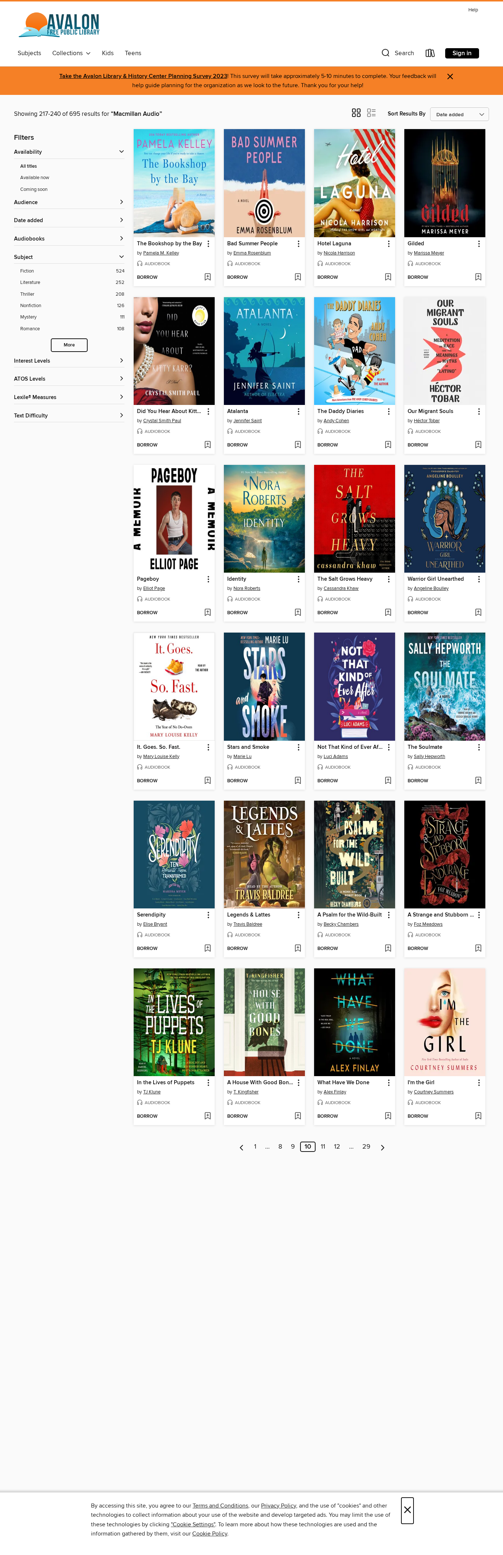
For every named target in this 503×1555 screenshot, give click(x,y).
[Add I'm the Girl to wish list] (478, 1116)
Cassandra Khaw (341, 588)
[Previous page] (242, 1146)
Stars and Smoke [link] (248, 747)
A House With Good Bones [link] (261, 1082)
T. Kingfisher (245, 1092)
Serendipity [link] (151, 915)
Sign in (462, 53)
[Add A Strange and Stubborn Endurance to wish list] (478, 949)
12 (337, 1147)
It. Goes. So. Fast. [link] (158, 747)
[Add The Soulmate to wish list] (478, 781)
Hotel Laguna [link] (334, 244)
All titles (28, 166)
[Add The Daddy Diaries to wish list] (388, 445)
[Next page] (383, 1146)
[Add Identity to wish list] (297, 613)
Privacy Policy (278, 1505)
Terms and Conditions (220, 1505)
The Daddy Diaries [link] (340, 411)
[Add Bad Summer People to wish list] (297, 277)
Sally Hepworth (429, 756)
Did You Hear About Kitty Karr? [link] (170, 411)
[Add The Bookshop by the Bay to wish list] (207, 277)
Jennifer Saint (247, 421)
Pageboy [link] (148, 579)
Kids (108, 53)
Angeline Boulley (431, 588)
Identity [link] (236, 579)
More (69, 345)
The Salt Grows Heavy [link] (345, 579)
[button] (396, 54)
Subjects (29, 53)
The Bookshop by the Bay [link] (169, 244)
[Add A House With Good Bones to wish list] (297, 1116)
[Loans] (430, 54)
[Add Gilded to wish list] (478, 277)
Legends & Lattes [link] (248, 915)
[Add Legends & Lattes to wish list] (297, 949)
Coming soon (34, 189)
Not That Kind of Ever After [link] (351, 747)
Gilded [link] (416, 244)
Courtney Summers (434, 1092)
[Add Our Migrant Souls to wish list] (478, 445)
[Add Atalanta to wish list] (297, 445)
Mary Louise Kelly (161, 756)
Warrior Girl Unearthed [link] (436, 579)
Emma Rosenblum (252, 253)
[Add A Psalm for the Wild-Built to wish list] (388, 949)
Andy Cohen (336, 421)
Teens (133, 53)
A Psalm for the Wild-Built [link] (349, 915)
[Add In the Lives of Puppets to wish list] (207, 1116)
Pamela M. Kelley (161, 253)
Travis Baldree (247, 924)
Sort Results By (407, 113)
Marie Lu (242, 756)
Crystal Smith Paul (162, 421)
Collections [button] (69, 53)
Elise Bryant (155, 924)
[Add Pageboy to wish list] (207, 613)
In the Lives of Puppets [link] (165, 1082)
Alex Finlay (335, 1092)
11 (323, 1147)
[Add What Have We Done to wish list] (388, 1116)
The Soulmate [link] (425, 747)
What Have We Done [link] (343, 1082)
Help (473, 10)
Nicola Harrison (339, 253)
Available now (34, 178)
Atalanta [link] (237, 411)
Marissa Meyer (429, 253)
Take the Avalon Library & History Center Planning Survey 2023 (143, 76)
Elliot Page (154, 588)
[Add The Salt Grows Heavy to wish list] (388, 613)
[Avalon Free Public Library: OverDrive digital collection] (59, 25)
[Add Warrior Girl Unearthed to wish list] (478, 613)
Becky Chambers (341, 924)
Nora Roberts (246, 588)
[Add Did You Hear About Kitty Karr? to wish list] (207, 445)
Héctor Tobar (427, 421)
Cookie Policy (209, 1533)
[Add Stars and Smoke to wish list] (297, 781)
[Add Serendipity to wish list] (207, 949)
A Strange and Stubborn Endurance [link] (441, 915)
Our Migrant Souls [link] (430, 411)
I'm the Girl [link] (421, 1082)
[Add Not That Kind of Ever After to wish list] (388, 781)
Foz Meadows (428, 924)
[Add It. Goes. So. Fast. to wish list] (207, 781)
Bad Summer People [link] (252, 244)
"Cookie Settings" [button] (193, 1524)
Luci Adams (336, 756)
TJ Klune (152, 1092)
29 (366, 1147)
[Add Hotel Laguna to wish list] (388, 277)
